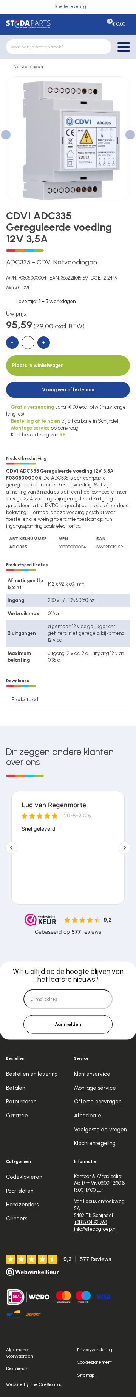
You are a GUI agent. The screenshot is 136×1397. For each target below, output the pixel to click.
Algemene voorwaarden (19, 1353)
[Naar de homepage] (28, 24)
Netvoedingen (28, 66)
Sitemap (85, 1375)
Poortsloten (19, 1191)
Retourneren (21, 1101)
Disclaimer (17, 1368)
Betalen (15, 1087)
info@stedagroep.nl (95, 1229)
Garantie (17, 1115)
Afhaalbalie (87, 1115)
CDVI (23, 288)
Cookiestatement (94, 1362)
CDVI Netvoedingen (67, 262)
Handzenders (22, 1204)
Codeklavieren (24, 1177)
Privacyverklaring (94, 1349)
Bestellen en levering (32, 1073)
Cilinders (16, 1218)
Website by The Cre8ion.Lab (34, 1384)
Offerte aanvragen (97, 1101)
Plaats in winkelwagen (38, 365)
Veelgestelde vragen (100, 1129)
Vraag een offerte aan (68, 389)
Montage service (95, 1087)
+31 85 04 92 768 (90, 1222)
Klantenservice (92, 1073)
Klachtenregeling (95, 1143)
